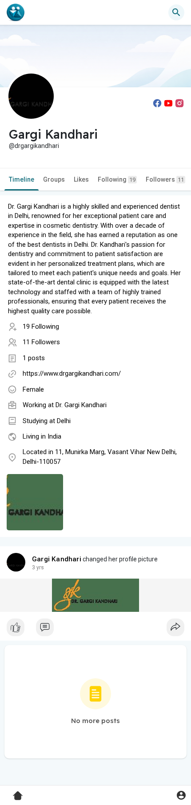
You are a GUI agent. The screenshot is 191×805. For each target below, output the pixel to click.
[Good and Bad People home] (15, 12)
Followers (165, 179)
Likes (81, 179)
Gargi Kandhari (56, 559)
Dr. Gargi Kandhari (81, 405)
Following (116, 179)
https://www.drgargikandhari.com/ (72, 373)
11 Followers (41, 342)
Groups (54, 179)
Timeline (21, 179)
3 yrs (38, 567)
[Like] (95, 629)
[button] (181, 795)
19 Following (41, 327)
